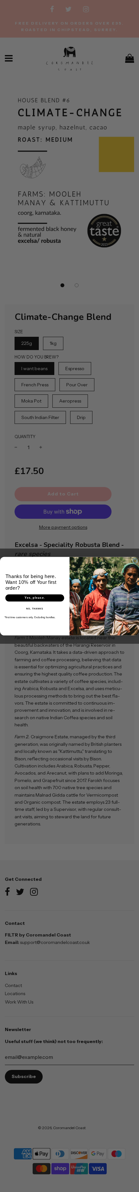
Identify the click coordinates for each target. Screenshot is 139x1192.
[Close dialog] (135, 561)
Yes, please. (35, 597)
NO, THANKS (34, 608)
